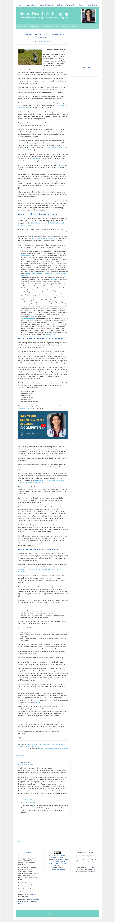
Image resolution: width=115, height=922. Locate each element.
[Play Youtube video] (43, 425)
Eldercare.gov (53, 279)
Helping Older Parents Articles (55, 744)
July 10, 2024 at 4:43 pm (28, 802)
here (24, 491)
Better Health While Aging (44, 13)
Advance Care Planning (45, 748)
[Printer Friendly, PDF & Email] (19, 738)
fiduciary (37, 611)
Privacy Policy (70, 913)
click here (59, 298)
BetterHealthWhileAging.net (57, 869)
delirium (60, 165)
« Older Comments (21, 842)
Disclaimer (64, 913)
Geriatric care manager (28, 318)
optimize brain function (37, 158)
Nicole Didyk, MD (26, 800)
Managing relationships (25, 746)
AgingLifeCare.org (50, 334)
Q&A (35, 746)
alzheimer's (57, 748)
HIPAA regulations (26, 255)
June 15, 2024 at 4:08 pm (26, 764)
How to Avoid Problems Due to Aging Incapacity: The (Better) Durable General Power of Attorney (43, 569)
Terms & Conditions (57, 913)
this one (37, 702)
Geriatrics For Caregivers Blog (36, 744)
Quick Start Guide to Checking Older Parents (43, 238)
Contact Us (76, 913)
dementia (65, 748)
